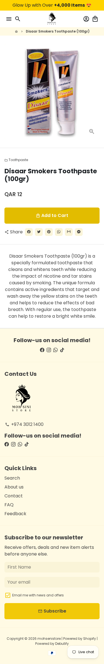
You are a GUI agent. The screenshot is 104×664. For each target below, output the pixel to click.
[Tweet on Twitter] (39, 232)
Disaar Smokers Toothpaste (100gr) (58, 31)
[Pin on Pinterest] (49, 232)
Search (12, 478)
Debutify (62, 643)
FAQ (9, 505)
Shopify (89, 638)
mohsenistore (49, 638)
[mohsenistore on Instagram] (49, 350)
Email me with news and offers (38, 595)
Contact (13, 496)
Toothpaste (16, 159)
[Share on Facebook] (29, 232)
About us (14, 487)
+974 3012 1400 (24, 424)
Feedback (15, 513)
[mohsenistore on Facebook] (42, 350)
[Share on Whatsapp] (59, 232)
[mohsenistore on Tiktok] (62, 350)
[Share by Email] (69, 232)
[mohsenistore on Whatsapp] (55, 350)
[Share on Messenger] (79, 232)
